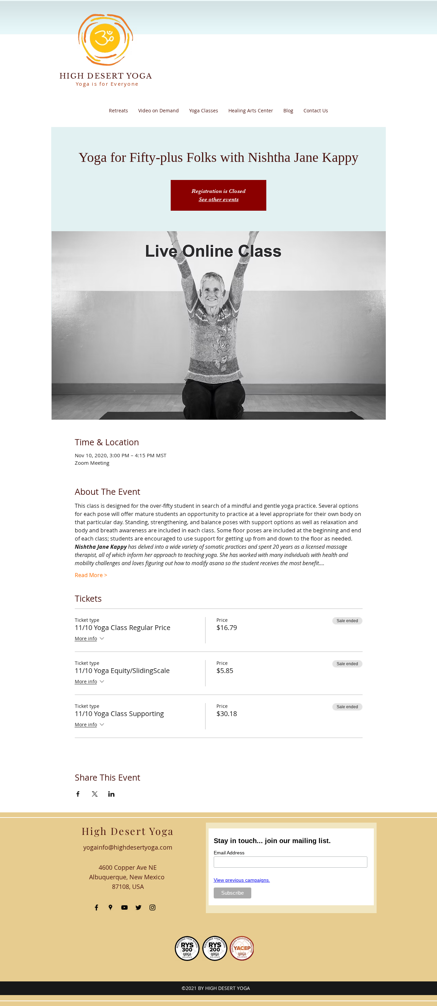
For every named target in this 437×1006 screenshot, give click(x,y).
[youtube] (124, 907)
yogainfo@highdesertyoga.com (127, 847)
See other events (219, 199)
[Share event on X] (94, 794)
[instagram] (152, 907)
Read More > (91, 575)
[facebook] (96, 907)
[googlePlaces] (110, 907)
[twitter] (138, 907)
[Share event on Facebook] (78, 794)
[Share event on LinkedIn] (111, 794)
